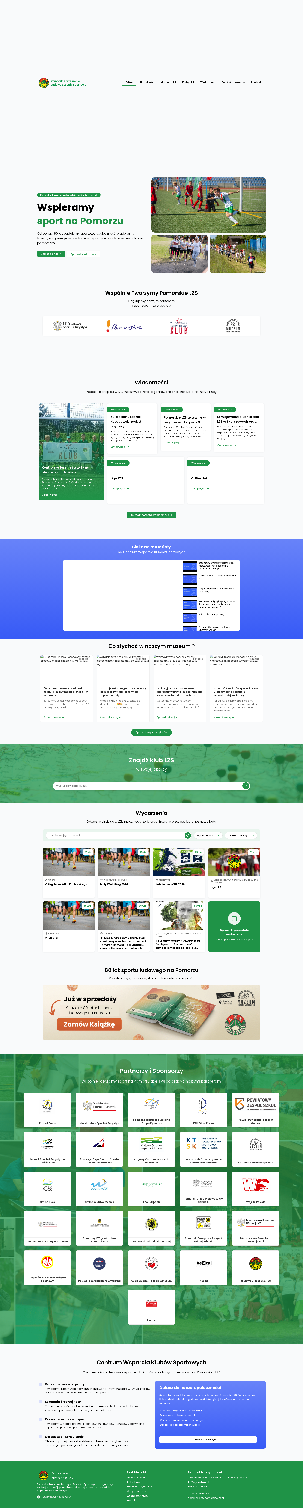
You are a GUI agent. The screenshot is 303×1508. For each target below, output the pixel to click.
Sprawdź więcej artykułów (151, 732)
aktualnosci (118, 409)
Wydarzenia (207, 82)
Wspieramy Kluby (137, 1496)
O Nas (129, 82)
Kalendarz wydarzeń (139, 1486)
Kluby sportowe (136, 1491)
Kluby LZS (188, 82)
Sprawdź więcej (52, 717)
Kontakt (256, 82)
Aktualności (147, 82)
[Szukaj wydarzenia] (188, 835)
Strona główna (136, 1477)
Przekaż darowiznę (233, 82)
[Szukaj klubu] (245, 785)
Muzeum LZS (168, 82)
